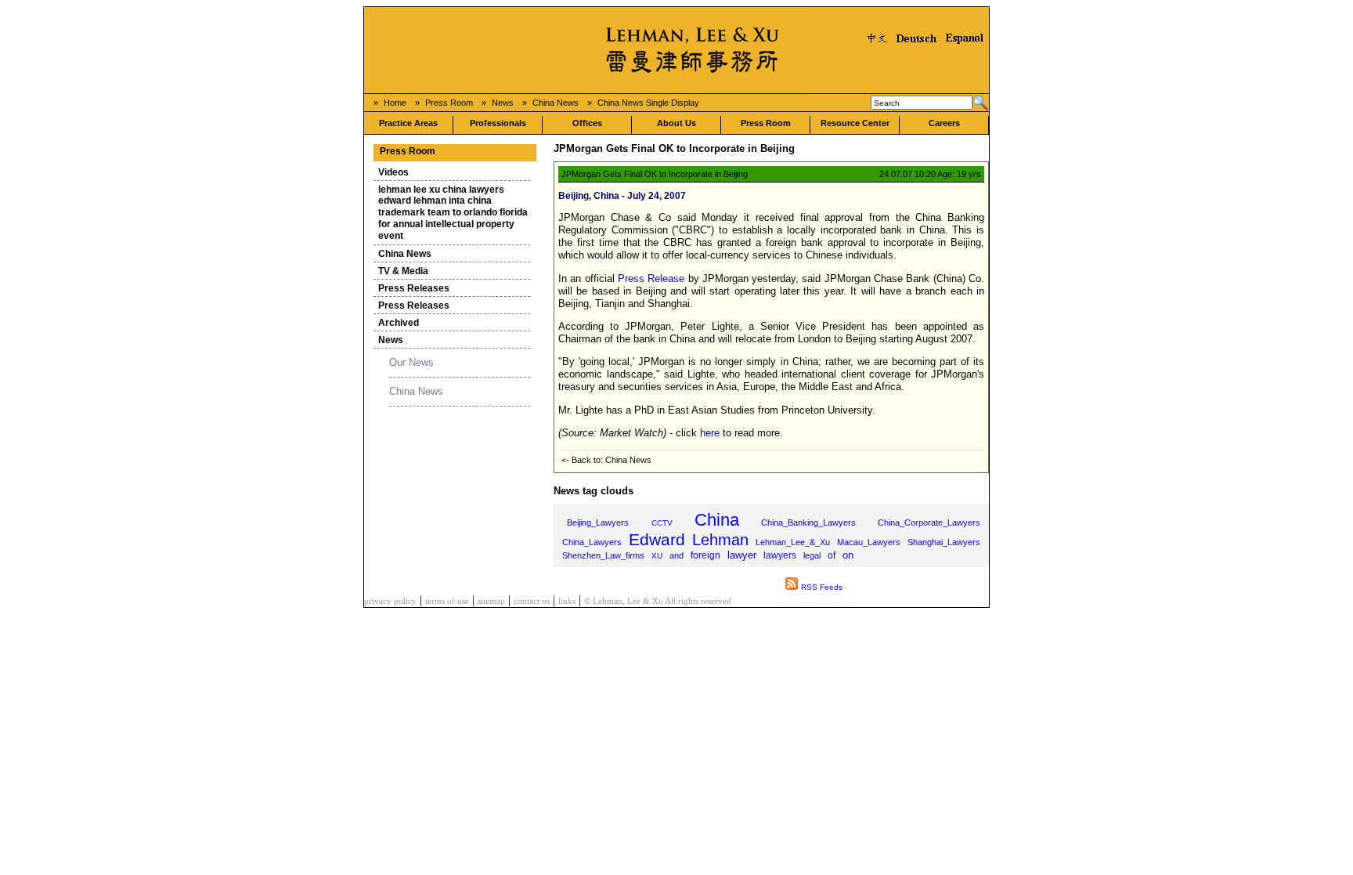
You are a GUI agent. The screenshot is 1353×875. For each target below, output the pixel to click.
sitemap (491, 601)
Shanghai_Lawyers (943, 542)
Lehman (720, 539)
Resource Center (855, 123)
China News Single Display (648, 102)
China (717, 520)
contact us (532, 601)
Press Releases (413, 288)
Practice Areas (408, 123)
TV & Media (403, 271)
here (710, 433)
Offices (587, 123)
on (847, 555)
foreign (705, 555)
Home (395, 102)
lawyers (779, 555)
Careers (944, 123)
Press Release (651, 278)
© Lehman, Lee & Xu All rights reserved (657, 601)
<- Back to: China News (606, 460)
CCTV (662, 523)
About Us (676, 123)
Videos (393, 172)
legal (812, 555)
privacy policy (390, 601)
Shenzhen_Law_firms (603, 555)
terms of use (447, 601)
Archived (398, 322)
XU (656, 555)
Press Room (449, 102)
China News (555, 102)
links (566, 601)
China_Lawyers (592, 542)
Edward (657, 539)
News (503, 102)
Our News (411, 362)
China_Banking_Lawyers (808, 522)
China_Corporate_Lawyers (929, 522)
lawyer (741, 555)
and (676, 555)
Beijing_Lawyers (598, 522)
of (831, 555)
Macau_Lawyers (868, 542)
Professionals (498, 123)
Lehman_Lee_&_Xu (793, 542)
